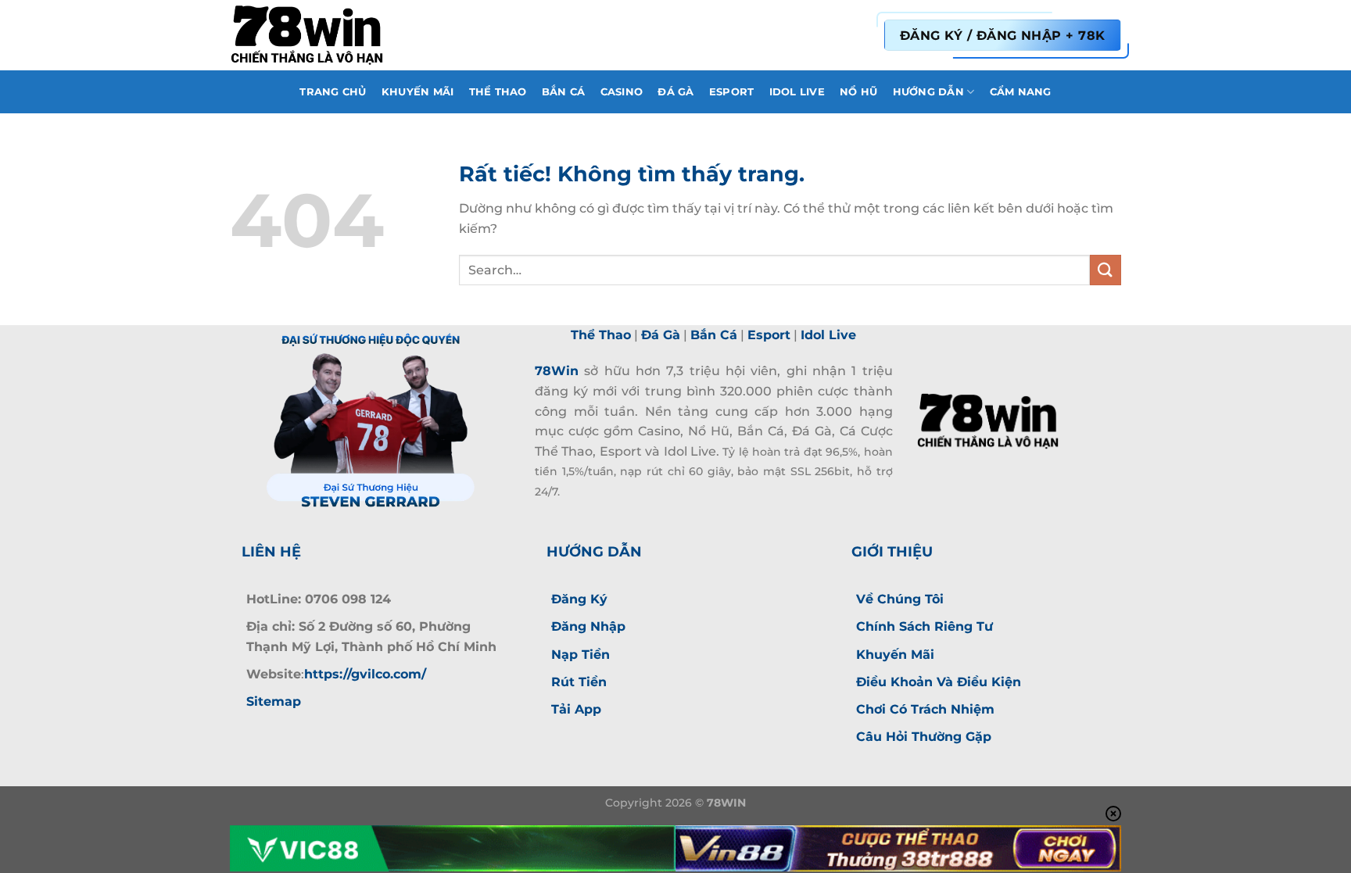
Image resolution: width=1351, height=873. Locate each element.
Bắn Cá (564, 92)
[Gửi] (1105, 270)
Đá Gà (675, 92)
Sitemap (273, 701)
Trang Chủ (332, 92)
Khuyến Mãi (418, 92)
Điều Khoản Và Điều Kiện (938, 681)
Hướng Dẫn (928, 92)
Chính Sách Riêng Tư (924, 626)
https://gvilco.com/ (365, 674)
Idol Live (797, 92)
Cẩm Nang (1021, 92)
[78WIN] (308, 35)
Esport (731, 92)
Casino (621, 92)
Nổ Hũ (858, 92)
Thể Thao (498, 92)
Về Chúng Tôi (900, 599)
